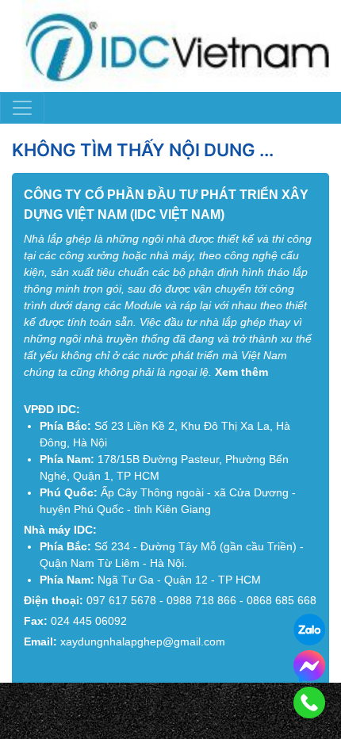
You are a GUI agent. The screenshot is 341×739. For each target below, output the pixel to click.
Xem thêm (241, 372)
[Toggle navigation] (22, 108)
